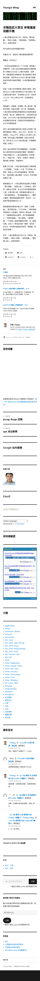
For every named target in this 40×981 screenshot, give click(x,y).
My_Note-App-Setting (14, 643)
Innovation (9, 637)
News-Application (12, 663)
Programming (11, 689)
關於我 (5, 960)
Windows (9, 692)
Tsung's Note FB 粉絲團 (14, 843)
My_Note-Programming (15, 649)
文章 (6, 703)
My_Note (9, 640)
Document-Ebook (12, 631)
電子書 (7, 717)
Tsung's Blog (11, 7)
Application (9, 626)
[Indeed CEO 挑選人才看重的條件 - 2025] (19, 310)
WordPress (9, 694)
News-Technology (12, 674)
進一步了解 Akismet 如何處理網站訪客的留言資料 (20, 402)
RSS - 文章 (9, 865)
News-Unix (9, 677)
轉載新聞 (8, 715)
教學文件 (8, 700)
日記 (6, 706)
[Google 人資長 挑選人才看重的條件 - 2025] (19, 294)
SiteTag (34, 549)
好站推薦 (8, 697)
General (8, 634)
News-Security (11, 672)
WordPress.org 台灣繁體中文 (16, 950)
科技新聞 (8, 712)
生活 (6, 709)
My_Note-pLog (11, 646)
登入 (6, 942)
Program (8, 686)
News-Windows (11, 680)
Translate (20, 524)
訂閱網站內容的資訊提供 (14, 944)
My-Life (8, 657)
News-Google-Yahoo (13, 666)
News (7, 660)
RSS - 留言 (9, 868)
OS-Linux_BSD (11, 683)
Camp (7, 628)
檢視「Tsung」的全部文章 (27, 329)
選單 (34, 7)
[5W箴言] (19, 278)
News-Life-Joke (11, 669)
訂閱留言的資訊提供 (12, 947)
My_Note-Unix (11, 651)
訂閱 (32, 881)
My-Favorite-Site (12, 654)
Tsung (8, 337)
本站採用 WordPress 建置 (21, 966)
